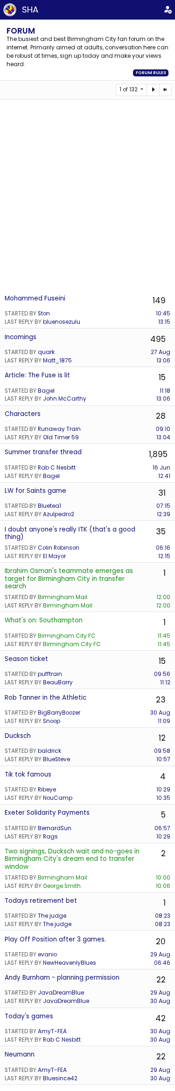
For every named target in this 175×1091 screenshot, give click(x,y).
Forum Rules (151, 72)
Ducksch (18, 735)
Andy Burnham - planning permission (62, 977)
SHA (30, 9)
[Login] (167, 9)
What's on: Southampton (44, 620)
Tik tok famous (28, 774)
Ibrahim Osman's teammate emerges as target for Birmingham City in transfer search (69, 578)
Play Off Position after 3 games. (55, 939)
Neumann (20, 1054)
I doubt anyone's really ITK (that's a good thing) (70, 533)
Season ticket (26, 659)
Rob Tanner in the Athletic (45, 697)
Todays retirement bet (41, 900)
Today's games (29, 1016)
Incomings (20, 337)
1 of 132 (129, 89)
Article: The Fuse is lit (37, 375)
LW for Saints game (35, 490)
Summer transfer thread (43, 452)
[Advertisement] (87, 196)
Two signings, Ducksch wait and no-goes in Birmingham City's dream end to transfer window (72, 859)
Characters (23, 413)
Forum (21, 30)
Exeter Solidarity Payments (47, 812)
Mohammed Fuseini (35, 298)
